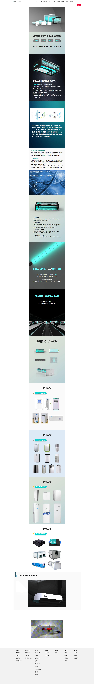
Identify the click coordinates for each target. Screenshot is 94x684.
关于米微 (67, 1)
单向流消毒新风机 (38, 652)
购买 (79, 5)
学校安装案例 (47, 652)
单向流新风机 (37, 657)
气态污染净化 (27, 655)
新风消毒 (49, 1)
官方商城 (71, 1)
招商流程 (65, 655)
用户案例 (54, 1)
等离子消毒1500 (37, 663)
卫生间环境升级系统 (28, 658)
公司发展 (75, 652)
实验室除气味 (27, 657)
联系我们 (75, 658)
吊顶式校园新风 (18, 658)
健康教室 (41, 1)
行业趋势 (65, 652)
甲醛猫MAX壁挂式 (38, 669)
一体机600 (17, 655)
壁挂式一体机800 (18, 657)
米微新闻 (56, 652)
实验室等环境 (45, 1)
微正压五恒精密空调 (19, 660)
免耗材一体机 (18, 652)
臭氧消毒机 (36, 666)
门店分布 (65, 660)
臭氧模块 (36, 674)
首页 (37, 1)
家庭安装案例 (47, 657)
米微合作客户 (66, 658)
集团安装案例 (47, 655)
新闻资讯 (58, 1)
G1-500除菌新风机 (38, 668)
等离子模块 (36, 671)
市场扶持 (65, 657)
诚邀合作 (62, 1)
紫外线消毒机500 (37, 658)
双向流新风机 (37, 655)
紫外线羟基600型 (37, 660)
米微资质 (75, 655)
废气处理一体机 (27, 652)
